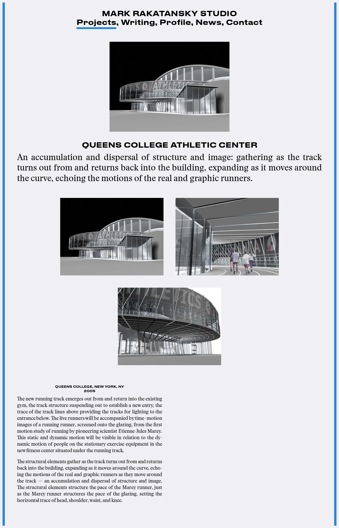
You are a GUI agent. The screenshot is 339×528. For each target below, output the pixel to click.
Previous (7, 264)
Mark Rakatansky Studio (169, 14)
